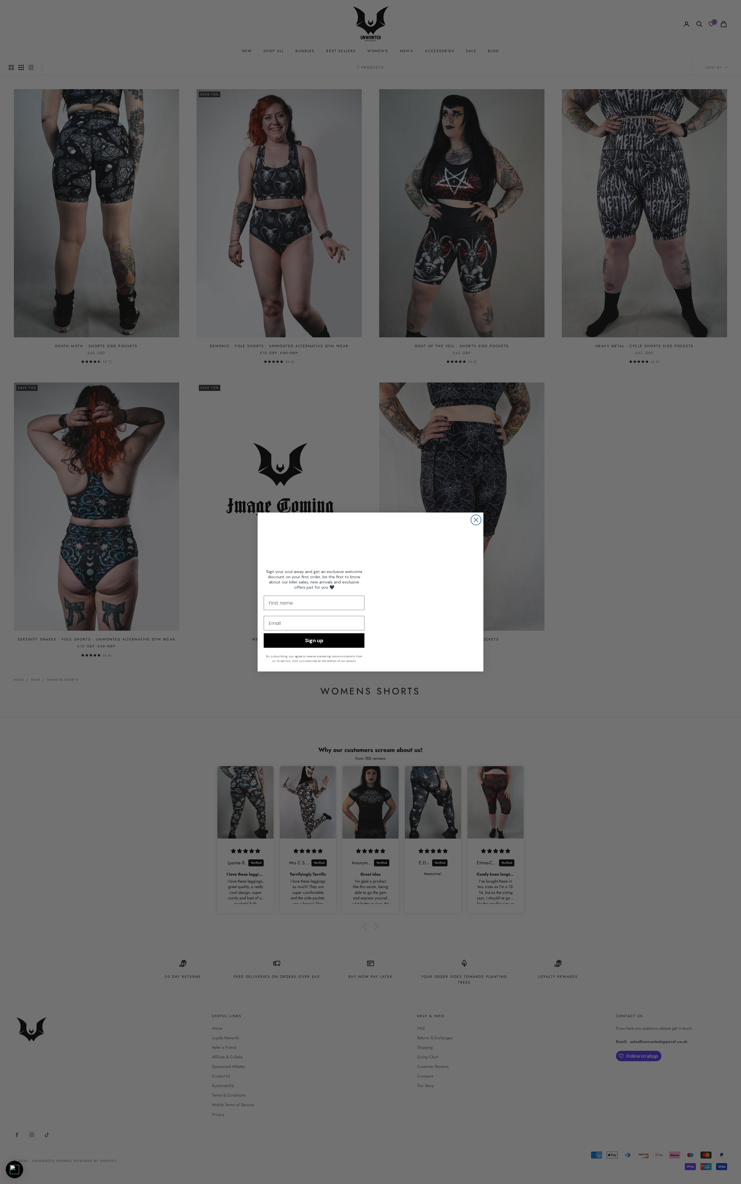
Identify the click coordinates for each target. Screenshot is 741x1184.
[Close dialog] (476, 520)
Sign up (314, 640)
